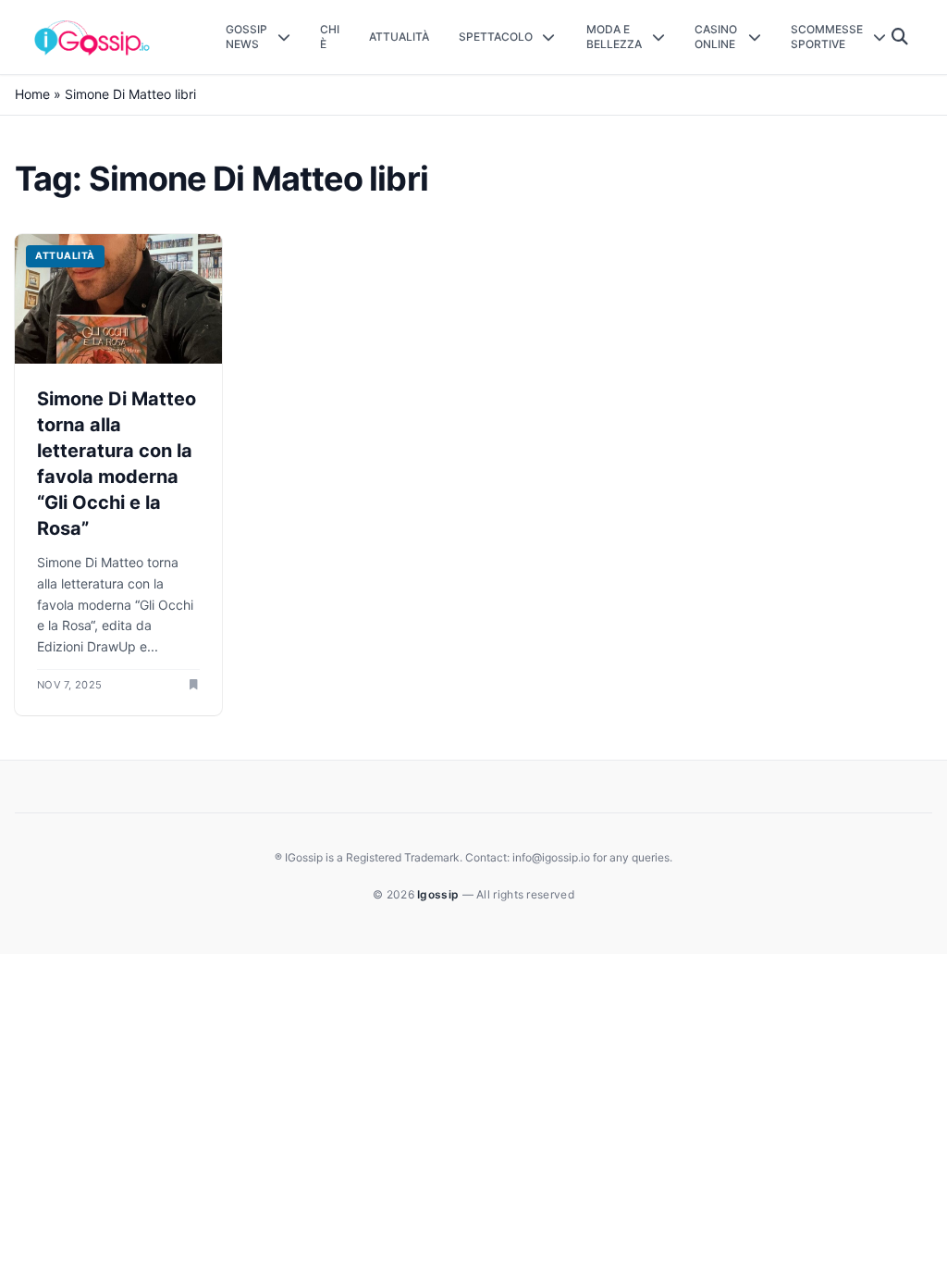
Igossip (439, 894)
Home (32, 94)
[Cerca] (900, 37)
